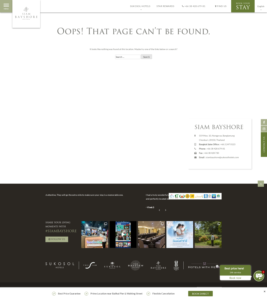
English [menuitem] (260, 6)
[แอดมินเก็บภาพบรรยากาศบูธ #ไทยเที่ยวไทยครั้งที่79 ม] (94, 234)
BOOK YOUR (243, 7)
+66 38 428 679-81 (194, 6)
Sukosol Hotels (140, 6)
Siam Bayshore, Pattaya (26, 14)
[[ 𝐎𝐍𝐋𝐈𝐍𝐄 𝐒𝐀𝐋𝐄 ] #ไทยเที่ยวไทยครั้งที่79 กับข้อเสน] (123, 234)
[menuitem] (261, 6)
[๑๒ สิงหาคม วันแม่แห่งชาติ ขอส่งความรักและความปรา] (179, 234)
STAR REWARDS (165, 6)
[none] (261, 6)
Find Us (221, 6)
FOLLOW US (57, 239)
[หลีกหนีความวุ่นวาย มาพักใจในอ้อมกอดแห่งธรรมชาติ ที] (208, 234)
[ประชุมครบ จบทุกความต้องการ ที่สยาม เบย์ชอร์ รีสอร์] (151, 234)
